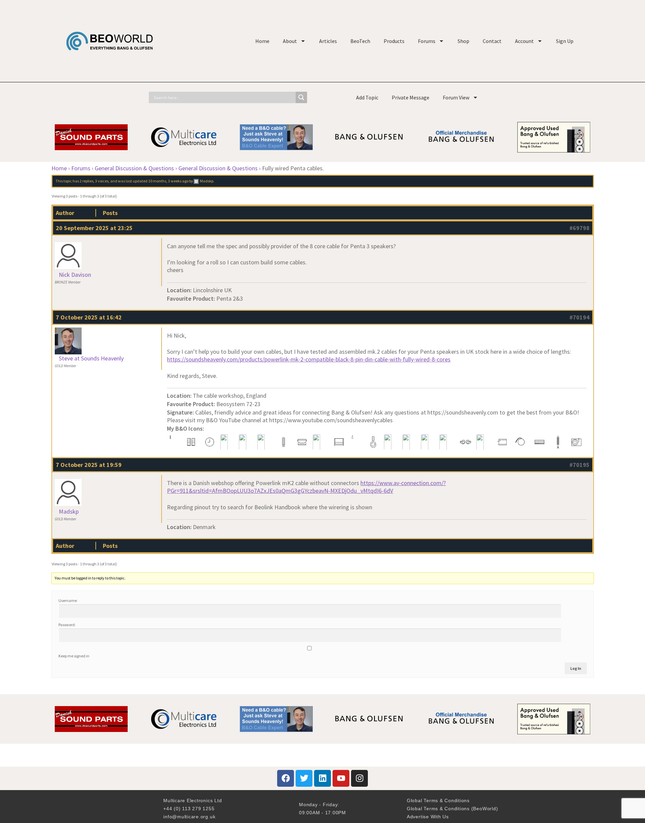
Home (262, 41)
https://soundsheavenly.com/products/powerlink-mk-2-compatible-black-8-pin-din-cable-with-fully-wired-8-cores (308, 359)
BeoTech (360, 41)
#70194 (579, 317)
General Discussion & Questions (134, 168)
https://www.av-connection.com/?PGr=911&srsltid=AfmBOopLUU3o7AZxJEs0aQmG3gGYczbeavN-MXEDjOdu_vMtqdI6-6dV (306, 486)
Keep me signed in (73, 655)
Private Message (410, 97)
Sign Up (564, 41)
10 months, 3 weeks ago (168, 180)
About (290, 41)
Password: (67, 624)
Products (394, 41)
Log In (575, 668)
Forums (426, 41)
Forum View (456, 97)
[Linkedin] (322, 778)
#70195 (579, 465)
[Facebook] (285, 778)
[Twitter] (304, 778)
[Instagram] (359, 778)
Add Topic (367, 97)
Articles (328, 41)
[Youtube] (341, 778)
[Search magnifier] (301, 97)
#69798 (579, 228)
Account (524, 41)
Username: (68, 600)
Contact (492, 41)
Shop (463, 41)
